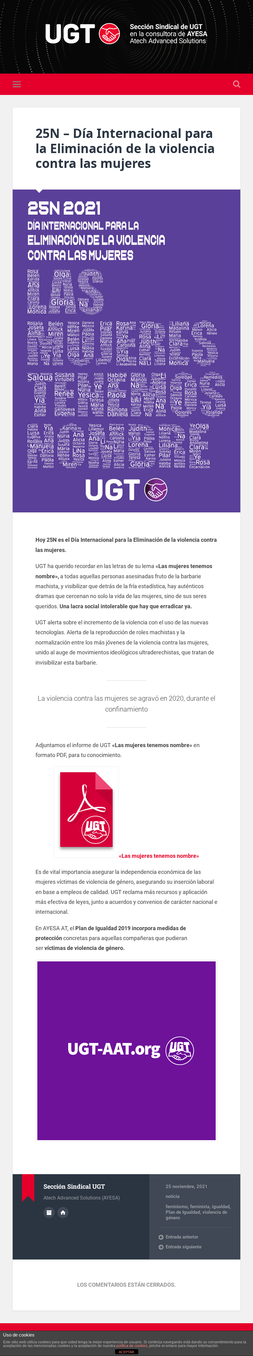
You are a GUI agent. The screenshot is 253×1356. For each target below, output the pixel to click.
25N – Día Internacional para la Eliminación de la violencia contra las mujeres (125, 148)
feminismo (177, 1206)
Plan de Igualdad (183, 1212)
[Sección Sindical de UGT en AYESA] (126, 37)
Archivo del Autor (49, 1212)
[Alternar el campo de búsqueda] (236, 84)
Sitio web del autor (62, 1212)
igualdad (221, 1206)
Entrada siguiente (183, 1247)
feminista (199, 1206)
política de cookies (131, 1346)
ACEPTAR (126, 1352)
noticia (173, 1196)
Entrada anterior (182, 1237)
